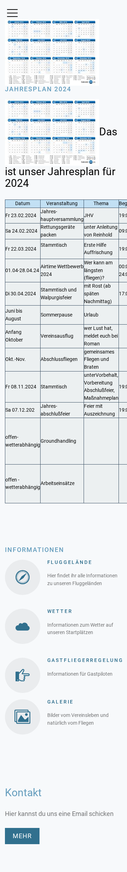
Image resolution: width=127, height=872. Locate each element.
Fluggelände (69, 562)
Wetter (60, 611)
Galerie (60, 702)
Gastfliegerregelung (85, 660)
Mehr (22, 836)
